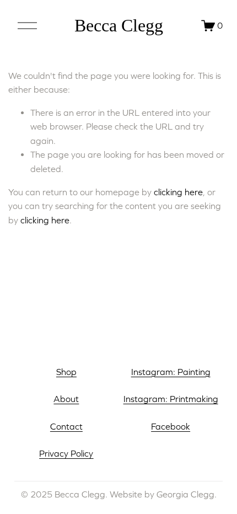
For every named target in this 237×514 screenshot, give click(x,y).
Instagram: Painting (171, 372)
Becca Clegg (118, 25)
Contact (66, 426)
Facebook (170, 426)
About (66, 399)
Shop (66, 372)
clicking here (178, 192)
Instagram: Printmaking (170, 399)
